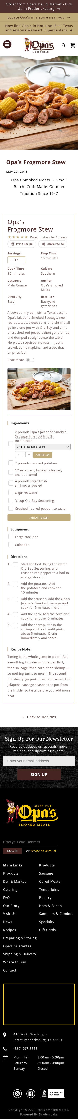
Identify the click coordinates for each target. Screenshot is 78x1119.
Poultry (45, 897)
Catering (10, 889)
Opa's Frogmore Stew (30, 225)
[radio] (9, 237)
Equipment (20, 529)
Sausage (46, 873)
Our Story (11, 905)
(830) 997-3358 (25, 1048)
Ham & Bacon (50, 905)
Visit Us (9, 913)
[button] (11, 44)
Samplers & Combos (56, 913)
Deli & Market (14, 881)
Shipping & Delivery (19, 954)
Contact (9, 970)
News (7, 921)
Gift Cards (47, 930)
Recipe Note (20, 649)
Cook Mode (15, 360)
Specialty (46, 921)
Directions (19, 556)
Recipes (9, 930)
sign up (39, 774)
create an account (43, 851)
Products (11, 873)
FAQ (6, 897)
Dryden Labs (48, 1114)
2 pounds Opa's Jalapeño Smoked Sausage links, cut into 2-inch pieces (41, 436)
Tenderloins (49, 889)
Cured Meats (50, 881)
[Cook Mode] (30, 360)
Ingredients (20, 423)
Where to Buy (14, 962)
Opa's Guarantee (17, 946)
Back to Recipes (41, 716)
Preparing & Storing (20, 938)
